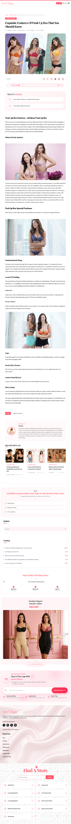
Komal (21, 426)
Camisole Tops (7, 756)
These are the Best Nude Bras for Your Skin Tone (18, 548)
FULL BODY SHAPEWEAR (35, 664)
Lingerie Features (18, 413)
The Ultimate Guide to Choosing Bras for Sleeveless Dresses (21, 559)
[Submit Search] (65, 529)
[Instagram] (7, 725)
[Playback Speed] (62, 85)
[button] (66, 3)
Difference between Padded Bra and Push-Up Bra (14, 469)
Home (6, 15)
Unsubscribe (12, 721)
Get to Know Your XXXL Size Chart (14, 555)
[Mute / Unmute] (58, 85)
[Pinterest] (59, 79)
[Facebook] (47, 79)
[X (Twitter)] (51, 79)
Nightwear (6, 750)
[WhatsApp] (62, 79)
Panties (5, 741)
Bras (4, 738)
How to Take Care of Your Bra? (13, 563)
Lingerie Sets (6, 753)
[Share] (43, 79)
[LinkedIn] (55, 79)
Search (49, 777)
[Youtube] (15, 725)
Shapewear (6, 747)
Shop (60, 3)
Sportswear (6, 744)
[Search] (63, 3)
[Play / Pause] (9, 85)
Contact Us (5, 721)
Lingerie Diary (13, 15)
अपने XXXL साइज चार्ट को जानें (12, 552)
